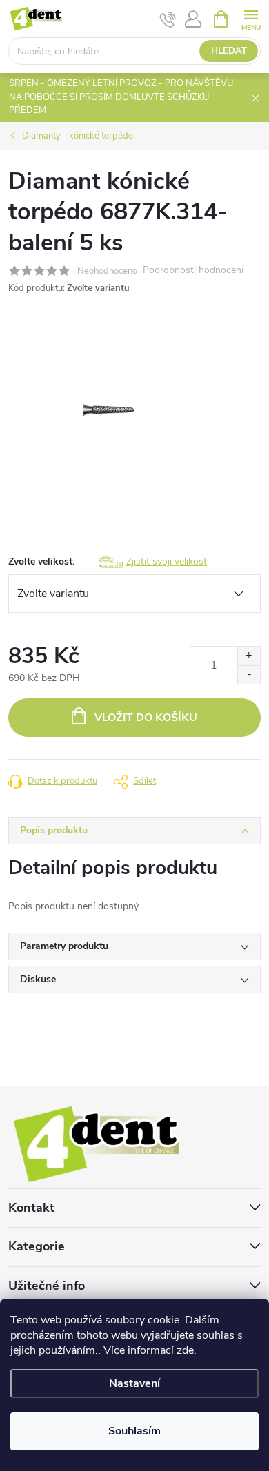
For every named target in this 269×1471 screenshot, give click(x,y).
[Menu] (250, 18)
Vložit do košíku (145, 717)
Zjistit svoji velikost (166, 561)
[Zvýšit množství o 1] (248, 656)
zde (185, 1350)
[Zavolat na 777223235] (168, 19)
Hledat (229, 51)
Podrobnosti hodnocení (193, 270)
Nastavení (134, 1383)
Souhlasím (134, 1431)
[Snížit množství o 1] (248, 674)
